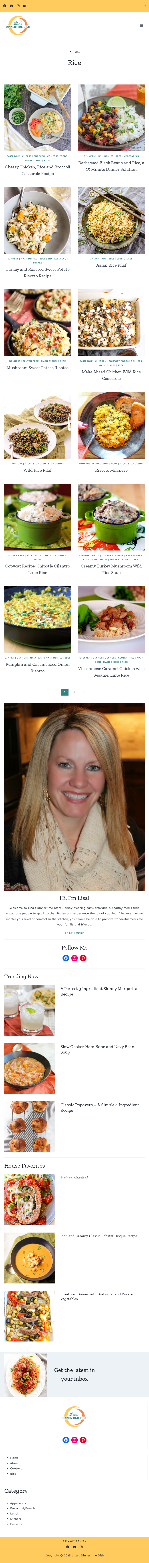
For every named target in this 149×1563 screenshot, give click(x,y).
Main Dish (36, 658)
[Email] (25, 6)
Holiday (16, 463)
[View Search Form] (145, 6)
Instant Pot (98, 258)
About (14, 1463)
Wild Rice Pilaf (38, 470)
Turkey (37, 262)
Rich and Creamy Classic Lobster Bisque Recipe (99, 1236)
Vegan (38, 559)
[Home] (70, 51)
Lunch (119, 555)
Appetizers (18, 1503)
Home (14, 1458)
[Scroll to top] (141, 1549)
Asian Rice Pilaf (111, 265)
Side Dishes (124, 258)
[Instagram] (18, 6)
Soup (94, 559)
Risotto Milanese (111, 470)
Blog (13, 1473)
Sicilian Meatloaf (74, 1177)
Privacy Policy (74, 1541)
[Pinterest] (11, 6)
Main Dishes (33, 160)
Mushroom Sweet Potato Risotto (38, 367)
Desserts (16, 1524)
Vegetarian (131, 156)
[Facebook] (5, 6)
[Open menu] (141, 25)
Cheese (26, 156)
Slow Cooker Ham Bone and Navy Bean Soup (97, 1049)
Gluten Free (31, 361)
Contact (16, 1468)
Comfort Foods (57, 156)
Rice (47, 160)
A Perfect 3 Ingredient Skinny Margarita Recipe (99, 991)
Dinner (10, 658)
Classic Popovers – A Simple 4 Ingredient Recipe (100, 1107)
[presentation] (37, 117)
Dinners (89, 156)
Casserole (13, 156)
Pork (114, 463)
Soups (103, 559)
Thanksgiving (57, 258)
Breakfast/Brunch (22, 1508)
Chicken (39, 156)
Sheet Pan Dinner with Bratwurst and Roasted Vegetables (98, 1296)
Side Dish (39, 463)
